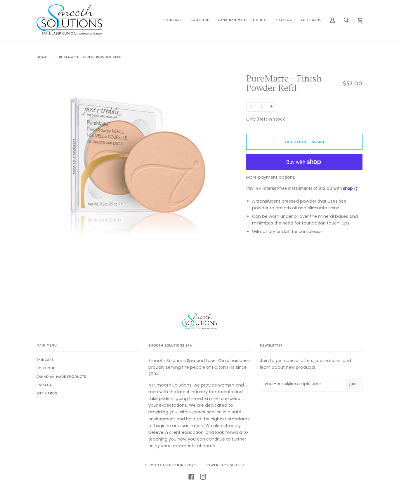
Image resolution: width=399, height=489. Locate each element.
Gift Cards (47, 393)
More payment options (270, 177)
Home (42, 57)
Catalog (44, 385)
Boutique (46, 368)
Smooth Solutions (167, 465)
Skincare (45, 360)
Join (353, 384)
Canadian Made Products (61, 377)
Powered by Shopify (225, 465)
